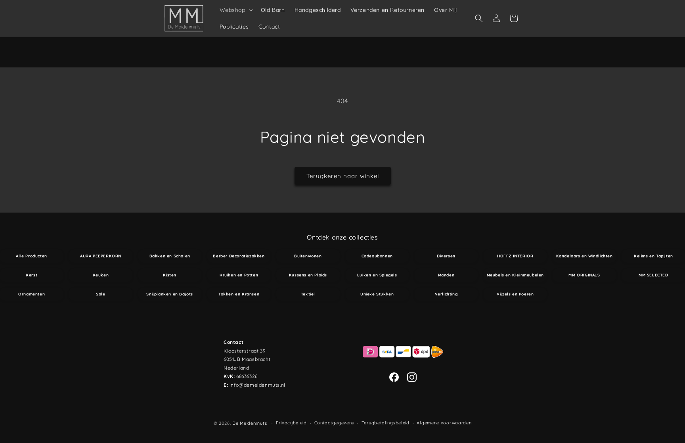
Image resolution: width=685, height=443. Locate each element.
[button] (235, 10)
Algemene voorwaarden (444, 423)
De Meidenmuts (249, 423)
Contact (233, 342)
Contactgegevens (334, 423)
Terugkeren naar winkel (342, 176)
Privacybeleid (291, 423)
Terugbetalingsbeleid (385, 423)
